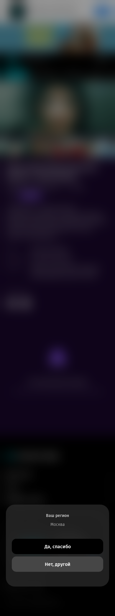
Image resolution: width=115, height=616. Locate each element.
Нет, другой (57, 564)
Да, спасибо (58, 546)
